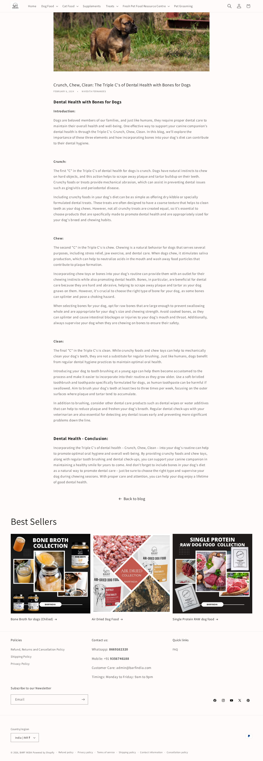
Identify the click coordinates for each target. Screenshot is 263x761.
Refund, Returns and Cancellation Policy (38, 649)
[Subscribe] (83, 699)
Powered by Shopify (43, 752)
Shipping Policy (21, 657)
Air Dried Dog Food (105, 619)
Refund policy (66, 752)
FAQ (175, 649)
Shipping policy (127, 752)
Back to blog (134, 498)
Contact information (151, 752)
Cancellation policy (177, 752)
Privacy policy (85, 752)
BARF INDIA (26, 752)
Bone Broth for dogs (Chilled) (32, 619)
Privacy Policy (20, 664)
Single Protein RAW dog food (193, 619)
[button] (49, 6)
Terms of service (106, 752)
